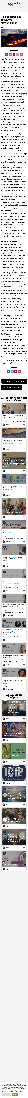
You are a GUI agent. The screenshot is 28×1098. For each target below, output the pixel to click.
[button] (6, 54)
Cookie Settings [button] (6, 1094)
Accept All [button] (15, 1094)
